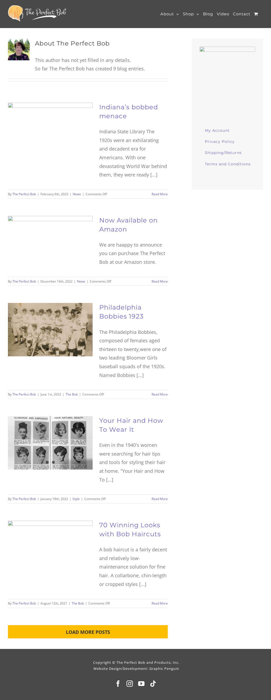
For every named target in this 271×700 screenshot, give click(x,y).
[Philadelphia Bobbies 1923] (50, 329)
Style (76, 499)
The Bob (72, 394)
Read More (160, 194)
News (77, 194)
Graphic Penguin (164, 668)
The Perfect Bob (24, 194)
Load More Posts (88, 632)
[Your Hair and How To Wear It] (50, 443)
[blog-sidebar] (227, 49)
